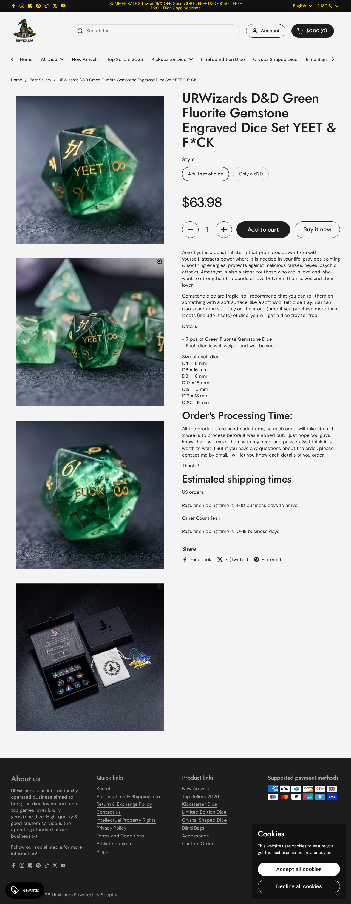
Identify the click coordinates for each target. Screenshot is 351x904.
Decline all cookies (299, 886)
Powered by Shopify (95, 895)
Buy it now (317, 229)
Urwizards (62, 895)
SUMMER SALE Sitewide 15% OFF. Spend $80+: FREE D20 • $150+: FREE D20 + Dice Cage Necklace (175, 5)
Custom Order (197, 844)
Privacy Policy (111, 828)
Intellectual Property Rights (126, 820)
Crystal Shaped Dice (204, 820)
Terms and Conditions (121, 836)
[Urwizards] (24, 31)
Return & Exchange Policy (124, 804)
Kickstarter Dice (199, 804)
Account (270, 31)
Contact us (109, 812)
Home (16, 80)
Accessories (195, 836)
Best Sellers (40, 80)
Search (104, 788)
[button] (312, 31)
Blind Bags (193, 828)
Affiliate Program (114, 844)
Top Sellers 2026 (200, 796)
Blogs (102, 851)
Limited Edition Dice (204, 812)
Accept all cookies (299, 869)
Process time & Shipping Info (128, 796)
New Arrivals (195, 788)
